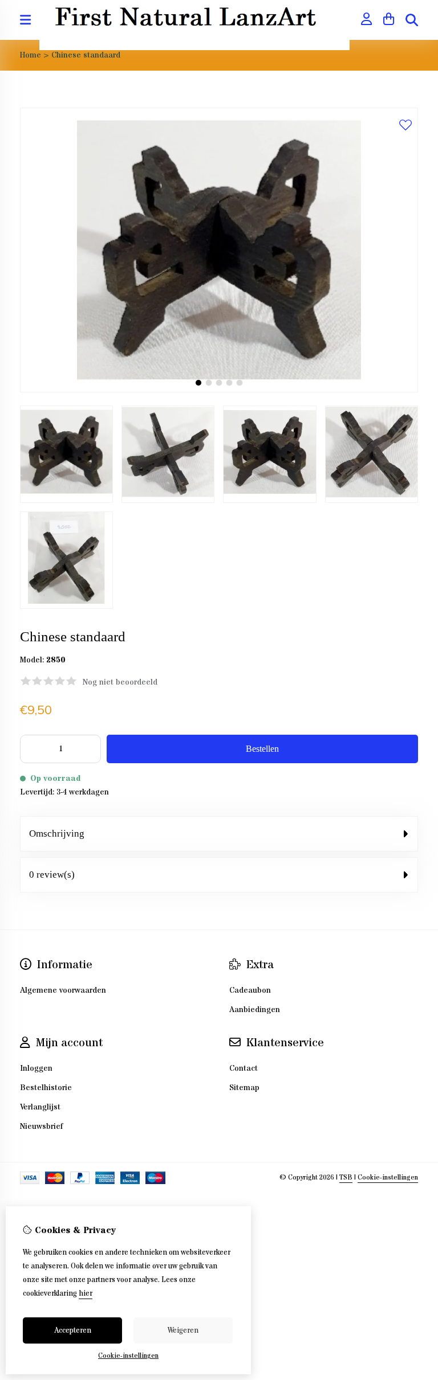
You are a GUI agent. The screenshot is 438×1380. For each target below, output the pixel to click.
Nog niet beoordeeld (120, 682)
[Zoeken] (411, 20)
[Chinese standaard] (219, 390)
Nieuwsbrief (41, 1126)
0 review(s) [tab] (52, 874)
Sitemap (244, 1088)
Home (30, 55)
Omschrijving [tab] (56, 833)
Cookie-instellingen (388, 1177)
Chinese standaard (85, 55)
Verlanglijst (40, 1107)
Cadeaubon (250, 990)
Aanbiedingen (254, 1009)
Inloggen (36, 1068)
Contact (243, 1068)
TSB (345, 1177)
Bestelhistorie (46, 1088)
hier (85, 1293)
